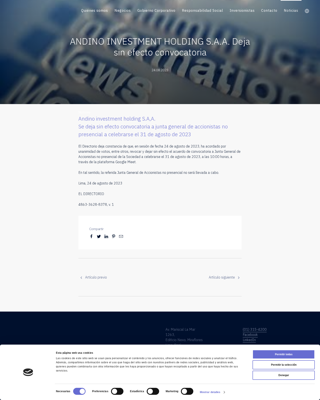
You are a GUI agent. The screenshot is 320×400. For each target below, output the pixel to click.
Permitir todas (284, 354)
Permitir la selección (283, 364)
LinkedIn (249, 340)
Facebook (250, 334)
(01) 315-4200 (255, 329)
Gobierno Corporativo (156, 10)
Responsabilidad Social (202, 10)
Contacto (269, 10)
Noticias (291, 10)
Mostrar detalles (210, 392)
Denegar (283, 375)
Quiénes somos (94, 10)
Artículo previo (95, 277)
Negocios (123, 10)
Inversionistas (242, 10)
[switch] (117, 391)
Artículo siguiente (222, 277)
